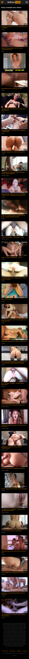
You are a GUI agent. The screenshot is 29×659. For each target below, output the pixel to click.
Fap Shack (19, 651)
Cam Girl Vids (5, 651)
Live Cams (25, 651)
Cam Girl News (12, 651)
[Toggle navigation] (2, 2)
